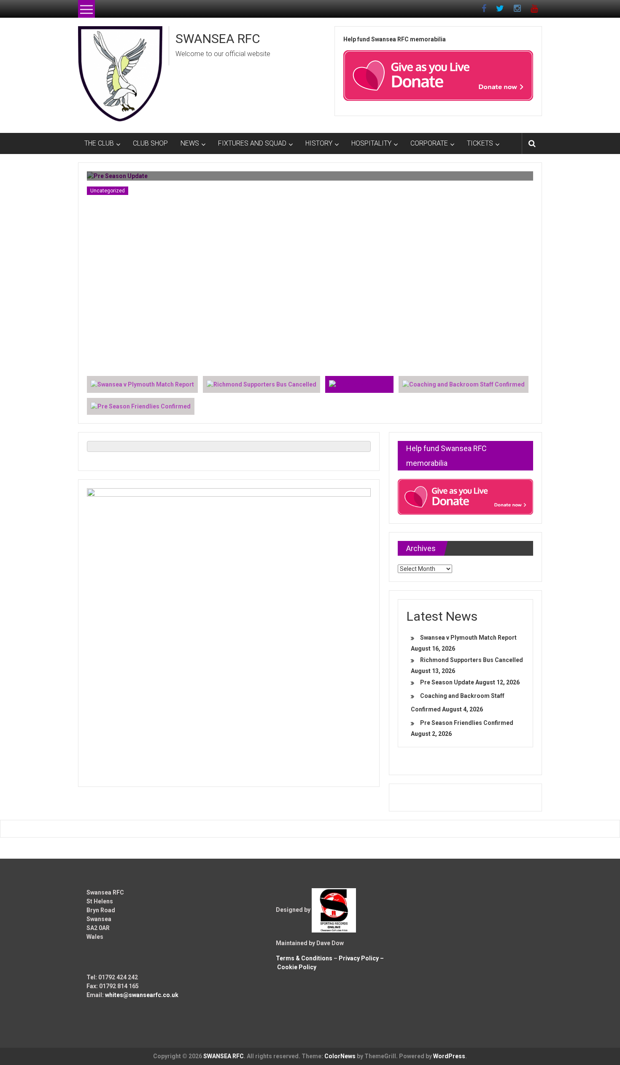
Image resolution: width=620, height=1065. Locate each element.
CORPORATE (429, 143)
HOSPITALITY (371, 143)
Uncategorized (107, 191)
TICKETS (480, 143)
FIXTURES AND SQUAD (252, 143)
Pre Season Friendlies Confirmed (466, 722)
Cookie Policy (296, 967)
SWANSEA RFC (217, 38)
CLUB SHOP (150, 143)
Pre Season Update (447, 682)
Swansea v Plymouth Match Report (468, 637)
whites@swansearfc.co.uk (141, 995)
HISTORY (318, 143)
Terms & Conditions (304, 958)
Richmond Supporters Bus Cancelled (471, 660)
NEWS (190, 143)
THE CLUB (99, 143)
